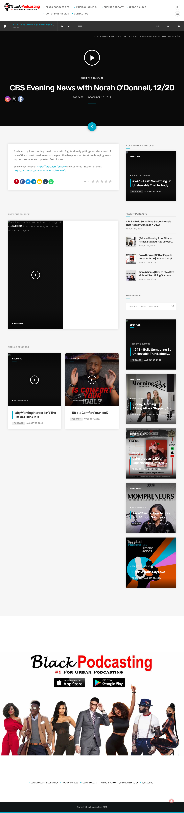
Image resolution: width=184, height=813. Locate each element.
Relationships (139, 398)
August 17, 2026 (92, 419)
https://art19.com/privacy (51, 166)
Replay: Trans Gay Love (148, 572)
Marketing (135, 489)
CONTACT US (81, 13)
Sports (135, 453)
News (133, 543)
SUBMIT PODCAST (114, 7)
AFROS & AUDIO (137, 7)
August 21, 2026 (152, 192)
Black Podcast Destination (58, 7)
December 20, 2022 (99, 97)
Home (96, 36)
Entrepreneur (78, 401)
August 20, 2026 (147, 263)
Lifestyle (135, 157)
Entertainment (138, 434)
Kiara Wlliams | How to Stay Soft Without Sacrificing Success (156, 273)
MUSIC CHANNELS (86, 7)
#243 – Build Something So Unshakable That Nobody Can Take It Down (48, 24)
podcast (78, 97)
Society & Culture (109, 36)
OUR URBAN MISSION (57, 13)
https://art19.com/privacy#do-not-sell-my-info (40, 170)
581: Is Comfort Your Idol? (90, 413)
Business (134, 36)
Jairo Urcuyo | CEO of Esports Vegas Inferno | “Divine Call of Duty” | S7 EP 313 (155, 257)
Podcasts (124, 36)
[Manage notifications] (171, 801)
